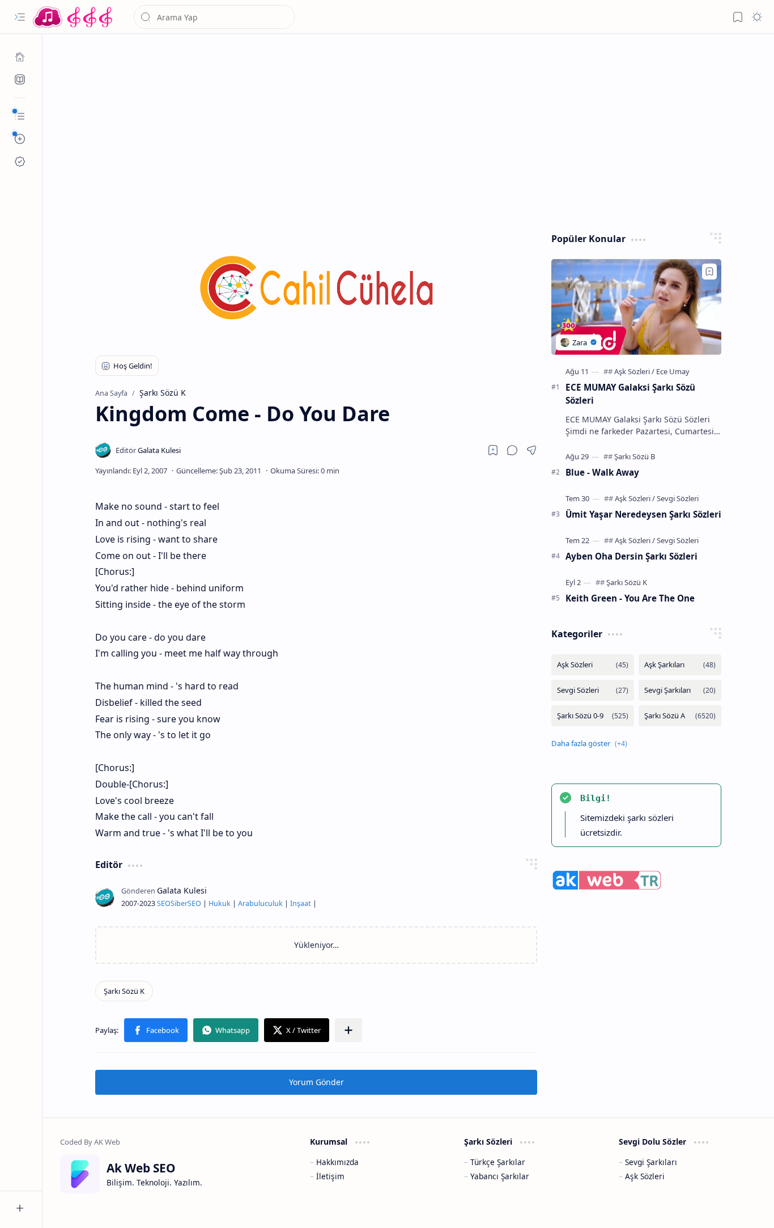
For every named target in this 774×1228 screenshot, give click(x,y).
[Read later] (492, 450)
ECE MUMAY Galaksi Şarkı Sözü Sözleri (630, 394)
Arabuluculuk (260, 903)
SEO (164, 903)
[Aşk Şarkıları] (680, 664)
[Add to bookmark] (709, 272)
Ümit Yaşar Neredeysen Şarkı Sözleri (643, 514)
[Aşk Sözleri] (634, 371)
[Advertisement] (408, 130)
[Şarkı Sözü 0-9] (592, 715)
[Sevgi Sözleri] (678, 498)
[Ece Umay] (673, 371)
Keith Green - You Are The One (630, 598)
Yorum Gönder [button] (316, 1082)
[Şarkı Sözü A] (680, 715)
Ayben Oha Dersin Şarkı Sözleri (631, 556)
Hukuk (220, 903)
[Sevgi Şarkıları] (680, 690)
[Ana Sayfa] (19, 56)
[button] (19, 17)
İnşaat (300, 903)
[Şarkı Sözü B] (634, 456)
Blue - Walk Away (602, 472)
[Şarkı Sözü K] (124, 991)
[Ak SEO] (19, 79)
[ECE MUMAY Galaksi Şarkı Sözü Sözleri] (636, 307)
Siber (179, 903)
